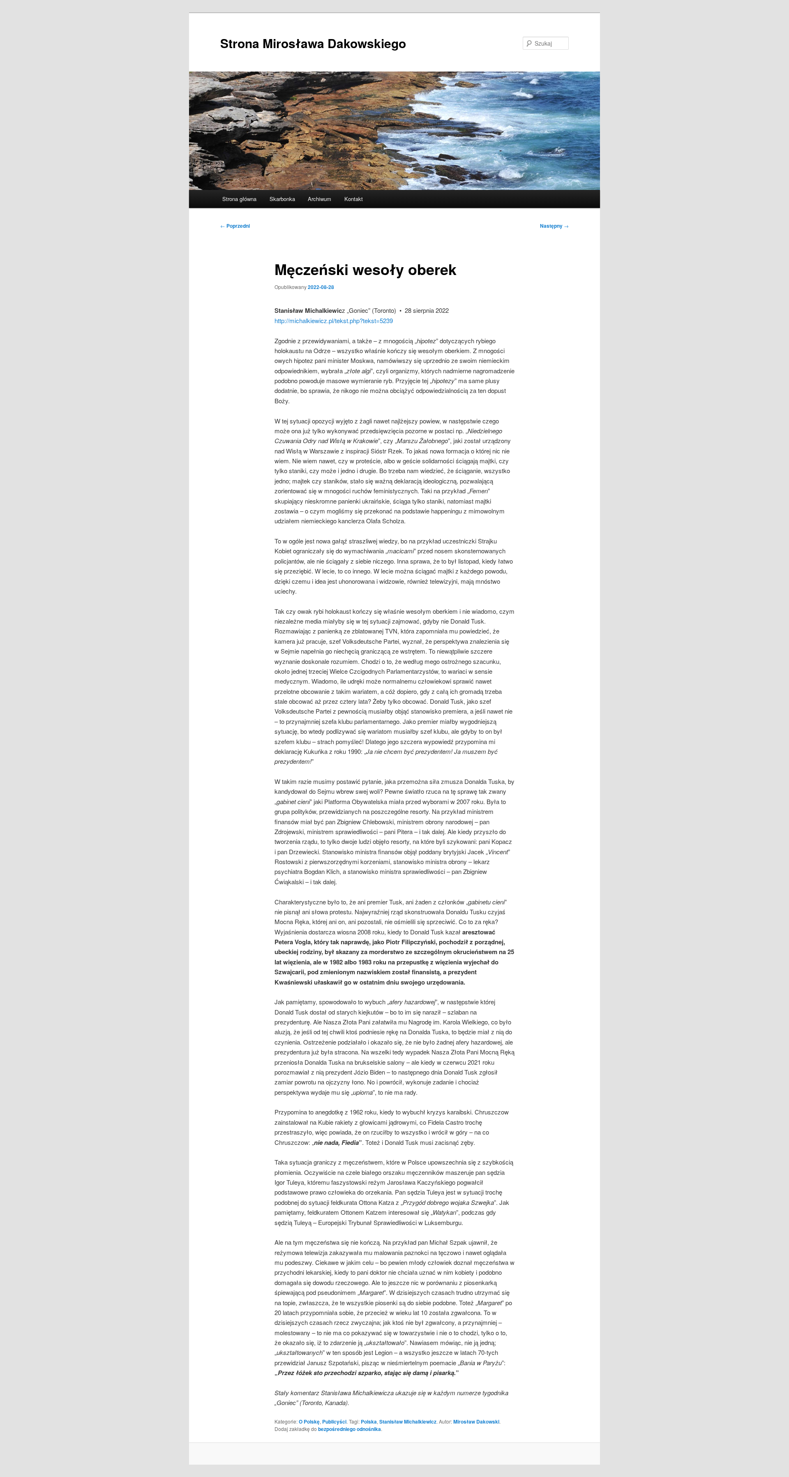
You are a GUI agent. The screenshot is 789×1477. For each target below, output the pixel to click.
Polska (369, 1421)
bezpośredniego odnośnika (349, 1429)
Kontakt (353, 199)
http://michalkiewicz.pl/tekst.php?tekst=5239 (334, 320)
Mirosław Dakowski (476, 1421)
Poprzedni (235, 225)
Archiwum (319, 199)
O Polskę (309, 1421)
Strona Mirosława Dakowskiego (313, 43)
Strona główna (239, 199)
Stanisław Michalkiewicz (407, 1421)
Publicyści (334, 1421)
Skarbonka (282, 199)
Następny (554, 225)
